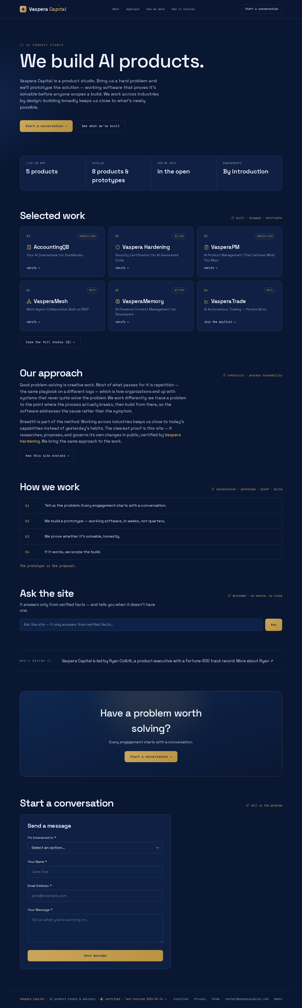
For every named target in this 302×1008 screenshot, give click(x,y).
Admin (278, 999)
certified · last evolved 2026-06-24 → (135, 999)
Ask (274, 625)
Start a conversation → (46, 126)
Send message (95, 956)
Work (116, 9)
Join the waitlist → (219, 322)
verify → (33, 268)
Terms (215, 999)
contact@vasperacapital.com (246, 999)
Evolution (181, 999)
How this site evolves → (47, 456)
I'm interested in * (42, 837)
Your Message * (40, 910)
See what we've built (101, 126)
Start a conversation (261, 9)
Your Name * (37, 862)
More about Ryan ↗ (254, 660)
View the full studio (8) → (50, 342)
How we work (156, 9)
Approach (132, 9)
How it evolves (183, 9)
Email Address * (40, 886)
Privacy (200, 999)
